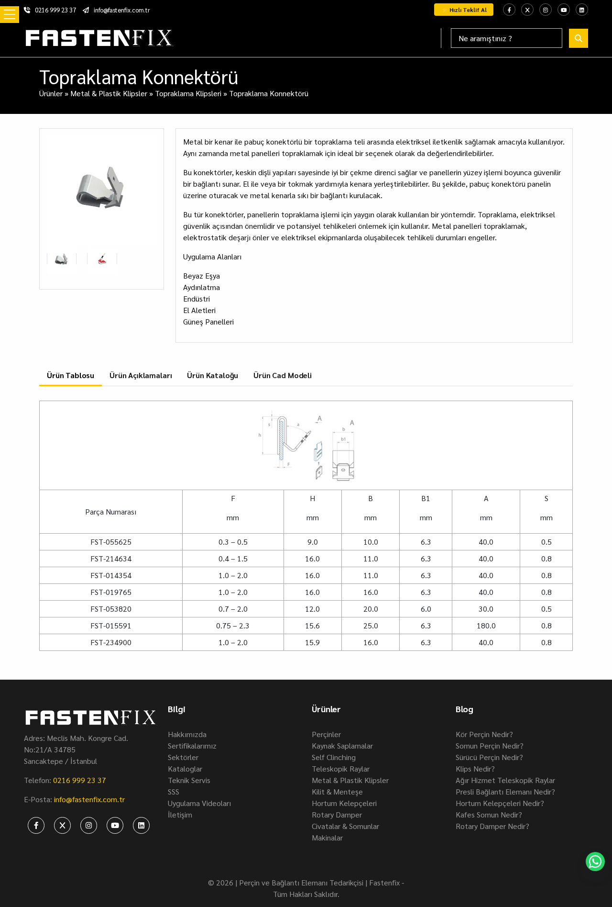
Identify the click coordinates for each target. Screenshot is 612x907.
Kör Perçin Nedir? (484, 734)
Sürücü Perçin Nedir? (489, 757)
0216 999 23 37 (55, 10)
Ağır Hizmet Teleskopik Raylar (505, 780)
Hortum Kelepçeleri (344, 803)
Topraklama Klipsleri (188, 93)
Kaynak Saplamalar (342, 745)
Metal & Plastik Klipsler (108, 93)
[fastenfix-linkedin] (582, 9)
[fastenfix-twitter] (527, 9)
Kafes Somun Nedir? (489, 814)
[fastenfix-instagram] (545, 9)
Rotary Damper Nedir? (492, 826)
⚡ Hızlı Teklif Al (464, 9)
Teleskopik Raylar (341, 768)
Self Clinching (334, 757)
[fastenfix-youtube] (563, 9)
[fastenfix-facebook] (509, 9)
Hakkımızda (187, 734)
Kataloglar (185, 768)
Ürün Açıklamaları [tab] (140, 375)
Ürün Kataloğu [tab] (212, 375)
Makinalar (327, 837)
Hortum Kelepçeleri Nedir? (500, 803)
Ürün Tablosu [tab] (70, 375)
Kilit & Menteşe (337, 791)
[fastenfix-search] (578, 38)
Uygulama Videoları (199, 803)
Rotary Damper (337, 814)
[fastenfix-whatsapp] (595, 861)
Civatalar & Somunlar (345, 826)
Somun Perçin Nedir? (490, 745)
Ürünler (51, 93)
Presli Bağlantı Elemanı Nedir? (505, 791)
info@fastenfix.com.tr (122, 10)
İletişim (180, 814)
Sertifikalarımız (192, 745)
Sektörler (183, 757)
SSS (173, 791)
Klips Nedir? (475, 768)
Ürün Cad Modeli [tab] (282, 375)
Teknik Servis (189, 780)
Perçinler (326, 734)
